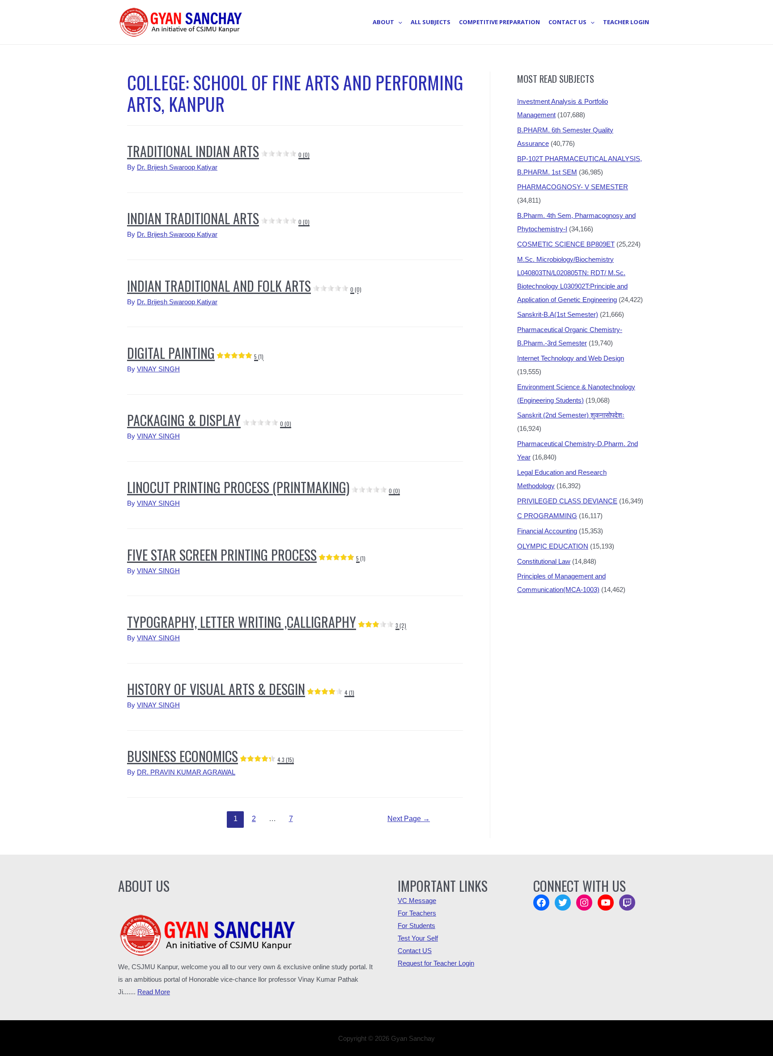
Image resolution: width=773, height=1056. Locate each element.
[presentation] (398, 22)
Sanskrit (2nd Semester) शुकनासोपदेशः (570, 415)
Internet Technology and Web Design (570, 358)
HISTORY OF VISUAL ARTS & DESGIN (240, 689)
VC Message (417, 900)
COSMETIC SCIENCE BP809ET (566, 244)
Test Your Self (418, 938)
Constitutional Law (543, 561)
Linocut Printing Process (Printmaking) (263, 487)
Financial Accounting (547, 531)
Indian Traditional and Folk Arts (244, 286)
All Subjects (430, 22)
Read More (153, 992)
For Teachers (417, 913)
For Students (416, 925)
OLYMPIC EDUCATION (552, 546)
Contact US (415, 950)
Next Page (408, 818)
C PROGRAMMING (547, 515)
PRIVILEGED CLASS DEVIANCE (567, 501)
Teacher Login (626, 22)
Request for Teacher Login (436, 963)
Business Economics (210, 756)
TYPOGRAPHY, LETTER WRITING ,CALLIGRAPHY (266, 622)
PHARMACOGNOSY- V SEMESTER (572, 187)
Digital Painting (195, 353)
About (383, 22)
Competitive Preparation (499, 22)
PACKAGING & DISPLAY (209, 420)
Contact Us (567, 22)
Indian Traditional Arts (218, 218)
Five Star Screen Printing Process (246, 555)
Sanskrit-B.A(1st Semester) (557, 314)
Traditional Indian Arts (218, 151)
